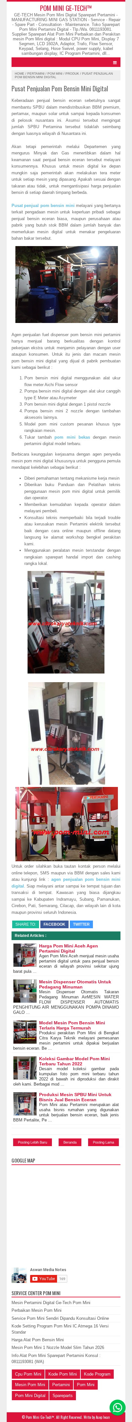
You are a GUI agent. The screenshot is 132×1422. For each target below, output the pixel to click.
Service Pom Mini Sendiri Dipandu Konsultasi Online (60, 1318)
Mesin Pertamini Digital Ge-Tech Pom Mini (51, 1302)
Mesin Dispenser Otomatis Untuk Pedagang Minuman (75, 984)
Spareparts (63, 1395)
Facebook (54, 924)
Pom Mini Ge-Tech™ (66, 8)
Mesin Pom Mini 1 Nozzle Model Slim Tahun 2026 (58, 1347)
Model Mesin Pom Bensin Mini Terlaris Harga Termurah (72, 1025)
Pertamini (36, 73)
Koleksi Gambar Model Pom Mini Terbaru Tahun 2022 (74, 1061)
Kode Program (97, 1374)
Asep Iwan (103, 1417)
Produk (72, 73)
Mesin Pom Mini (30, 1384)
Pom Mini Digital (30, 1395)
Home (19, 73)
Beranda (70, 1142)
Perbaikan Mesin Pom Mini (37, 1310)
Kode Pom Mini (62, 1374)
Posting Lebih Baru (32, 1142)
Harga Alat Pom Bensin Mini (38, 1339)
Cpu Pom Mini (28, 1374)
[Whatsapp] (118, 1408)
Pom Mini (54, 73)
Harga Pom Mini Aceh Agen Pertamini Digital (68, 948)
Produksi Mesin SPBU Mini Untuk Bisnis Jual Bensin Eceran (75, 1097)
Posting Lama (103, 1142)
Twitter (81, 924)
